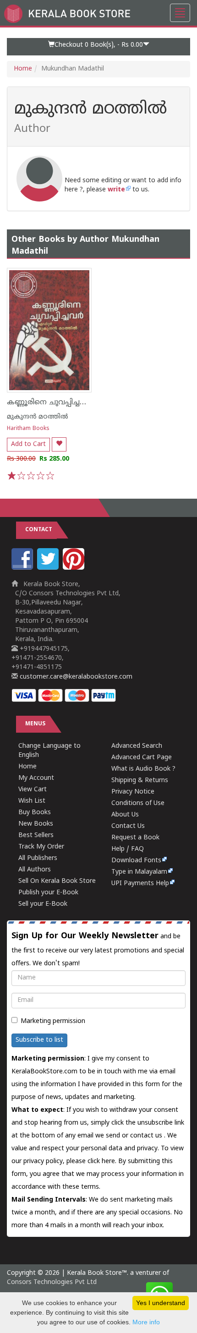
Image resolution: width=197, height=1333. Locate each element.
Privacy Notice (132, 792)
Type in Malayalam (139, 872)
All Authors (34, 870)
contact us (147, 1136)
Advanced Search (136, 746)
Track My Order (41, 847)
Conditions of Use (137, 803)
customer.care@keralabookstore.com (75, 677)
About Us (125, 815)
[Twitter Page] (49, 568)
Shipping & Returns (139, 780)
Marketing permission (53, 1021)
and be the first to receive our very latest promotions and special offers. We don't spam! (97, 949)
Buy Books (34, 812)
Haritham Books (28, 428)
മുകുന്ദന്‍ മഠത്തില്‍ (37, 417)
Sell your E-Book (42, 904)
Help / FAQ (127, 849)
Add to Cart (28, 444)
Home (23, 69)
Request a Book (135, 838)
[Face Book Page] (23, 568)
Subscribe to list (39, 1040)
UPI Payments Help (140, 883)
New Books (35, 824)
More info (146, 1322)
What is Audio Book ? (143, 769)
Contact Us (128, 826)
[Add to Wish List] (59, 444)
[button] (98, 46)
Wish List (31, 801)
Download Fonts (136, 861)
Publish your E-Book (48, 893)
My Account (36, 778)
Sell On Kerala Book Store (57, 881)
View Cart (32, 790)
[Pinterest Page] (75, 568)
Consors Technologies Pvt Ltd (52, 1282)
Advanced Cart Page (141, 758)
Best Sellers (36, 835)
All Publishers (37, 858)
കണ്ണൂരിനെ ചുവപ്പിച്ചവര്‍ (49, 402)
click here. (103, 1161)
